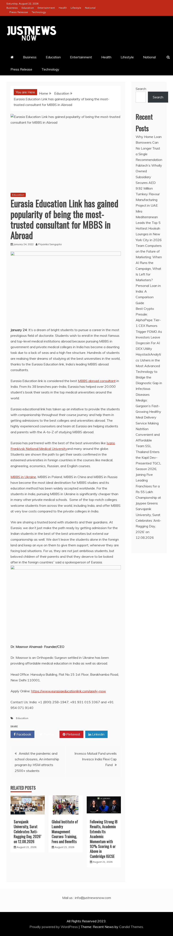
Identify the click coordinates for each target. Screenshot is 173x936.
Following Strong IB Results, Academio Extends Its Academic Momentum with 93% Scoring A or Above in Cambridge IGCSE (104, 839)
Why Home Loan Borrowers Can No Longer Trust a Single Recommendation (149, 148)
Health (63, 7)
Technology (39, 12)
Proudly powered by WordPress (54, 927)
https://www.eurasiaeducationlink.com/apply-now (68, 691)
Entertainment (46, 7)
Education (28, 7)
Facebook (23, 734)
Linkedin (97, 734)
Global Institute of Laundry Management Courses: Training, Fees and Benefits (65, 831)
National (90, 7)
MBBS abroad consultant (97, 381)
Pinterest (72, 734)
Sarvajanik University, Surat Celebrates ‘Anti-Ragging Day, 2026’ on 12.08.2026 (27, 831)
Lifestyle (76, 7)
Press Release (18, 12)
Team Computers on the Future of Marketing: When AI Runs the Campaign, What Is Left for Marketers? (149, 262)
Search (141, 89)
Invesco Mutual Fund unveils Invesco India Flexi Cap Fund (95, 759)
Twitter (48, 734)
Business (12, 7)
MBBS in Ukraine (23, 477)
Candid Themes (131, 927)
